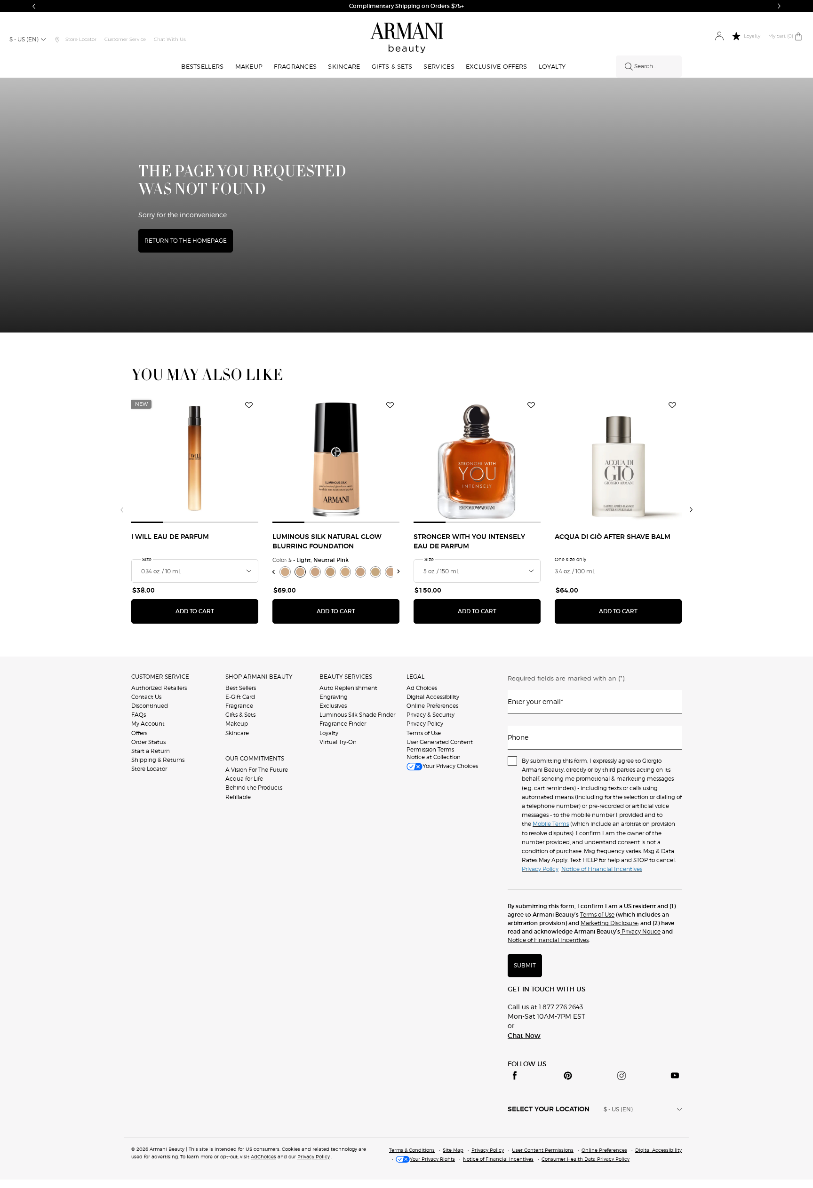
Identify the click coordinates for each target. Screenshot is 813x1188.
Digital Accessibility (432, 696)
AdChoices (263, 1156)
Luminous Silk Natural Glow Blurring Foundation (327, 542)
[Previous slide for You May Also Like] (121, 509)
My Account (148, 723)
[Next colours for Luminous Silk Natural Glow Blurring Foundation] (399, 572)
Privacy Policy (424, 723)
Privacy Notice (640, 931)
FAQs (138, 714)
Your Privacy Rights (432, 1159)
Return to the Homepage (185, 240)
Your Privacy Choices (450, 765)
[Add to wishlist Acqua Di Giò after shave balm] (672, 405)
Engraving (333, 696)
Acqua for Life (244, 778)
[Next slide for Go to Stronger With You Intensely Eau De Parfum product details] (535, 459)
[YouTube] (675, 1076)
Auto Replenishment (348, 687)
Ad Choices (421, 687)
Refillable (238, 796)
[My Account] (719, 36)
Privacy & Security (430, 714)
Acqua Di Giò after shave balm (612, 537)
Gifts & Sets (240, 714)
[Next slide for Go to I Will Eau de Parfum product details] (252, 459)
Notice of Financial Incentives (548, 939)
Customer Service (125, 39)
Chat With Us (170, 39)
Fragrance (239, 705)
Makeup (236, 723)
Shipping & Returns (157, 759)
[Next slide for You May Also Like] (691, 509)
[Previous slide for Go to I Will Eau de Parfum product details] (137, 459)
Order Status (148, 741)
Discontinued (149, 705)
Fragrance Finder (342, 723)
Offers (139, 733)
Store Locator (149, 768)
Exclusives (333, 705)
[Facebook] (515, 1076)
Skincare (237, 733)
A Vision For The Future (256, 769)
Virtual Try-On (338, 741)
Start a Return (150, 750)
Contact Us (146, 696)
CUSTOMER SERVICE (160, 676)
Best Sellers (240, 687)
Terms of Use (423, 733)
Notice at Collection (433, 756)
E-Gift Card (240, 696)
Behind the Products (253, 787)
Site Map (453, 1150)
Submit (525, 965)
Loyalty (328, 733)
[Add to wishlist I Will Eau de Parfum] (249, 405)
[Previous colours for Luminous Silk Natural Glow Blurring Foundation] (273, 572)
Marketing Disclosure (609, 923)
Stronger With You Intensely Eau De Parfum (469, 542)
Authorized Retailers (159, 687)
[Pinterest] (568, 1076)
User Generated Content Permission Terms (439, 745)
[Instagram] (621, 1076)
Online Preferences (432, 705)
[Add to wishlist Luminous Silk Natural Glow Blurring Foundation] (390, 405)
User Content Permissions (543, 1150)
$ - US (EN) (24, 39)
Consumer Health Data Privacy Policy (586, 1159)
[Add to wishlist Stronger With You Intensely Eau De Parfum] (531, 405)
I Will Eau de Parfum (170, 537)
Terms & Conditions (412, 1150)
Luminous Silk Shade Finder (357, 714)
